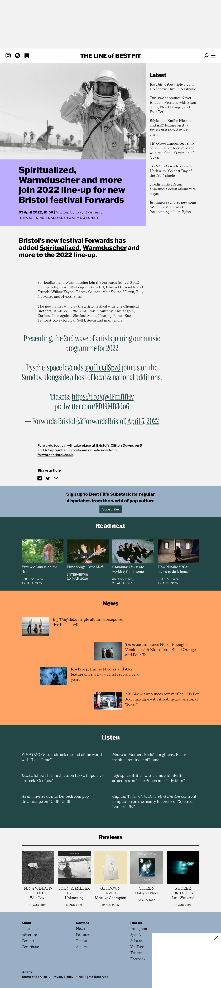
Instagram (138, 929)
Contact (28, 941)
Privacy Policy (62, 977)
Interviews (32, 579)
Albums (82, 947)
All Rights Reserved (93, 977)
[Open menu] (213, 55)
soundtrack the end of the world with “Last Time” (62, 757)
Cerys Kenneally (88, 212)
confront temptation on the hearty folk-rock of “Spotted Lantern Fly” (154, 802)
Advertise (29, 935)
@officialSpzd (103, 368)
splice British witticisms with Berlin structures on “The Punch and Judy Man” (148, 778)
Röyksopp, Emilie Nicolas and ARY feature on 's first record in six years (170, 128)
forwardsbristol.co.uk (55, 454)
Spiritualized (60, 247)
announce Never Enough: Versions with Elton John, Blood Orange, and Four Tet (173, 105)
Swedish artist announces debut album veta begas (173, 189)
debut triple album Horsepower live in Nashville (173, 87)
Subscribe (110, 509)
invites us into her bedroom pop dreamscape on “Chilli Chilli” (55, 799)
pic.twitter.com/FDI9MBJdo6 (91, 407)
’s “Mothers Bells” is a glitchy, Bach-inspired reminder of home (149, 757)
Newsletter (30, 929)
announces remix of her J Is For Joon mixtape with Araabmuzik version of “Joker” (172, 150)
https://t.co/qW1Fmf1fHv (103, 397)
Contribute (30, 947)
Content (82, 923)
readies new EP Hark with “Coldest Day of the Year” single (172, 171)
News (25, 218)
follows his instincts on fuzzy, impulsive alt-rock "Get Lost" (62, 778)
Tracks (81, 941)
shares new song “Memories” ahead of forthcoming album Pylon (173, 207)
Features (83, 935)
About (26, 923)
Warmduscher (104, 247)
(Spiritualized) (50, 217)
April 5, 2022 (143, 421)
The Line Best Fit (110, 56)
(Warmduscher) (83, 217)
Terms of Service (34, 977)
